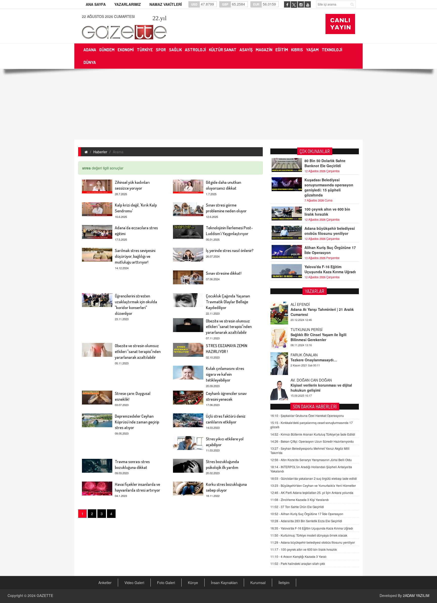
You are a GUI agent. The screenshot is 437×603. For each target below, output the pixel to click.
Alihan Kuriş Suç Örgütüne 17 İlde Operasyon (330, 250)
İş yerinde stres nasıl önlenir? (229, 250)
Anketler (105, 582)
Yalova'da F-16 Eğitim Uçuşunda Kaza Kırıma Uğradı (330, 269)
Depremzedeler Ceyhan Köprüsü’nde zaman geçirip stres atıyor (137, 422)
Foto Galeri (166, 582)
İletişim (284, 582)
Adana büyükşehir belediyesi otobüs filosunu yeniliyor (329, 231)
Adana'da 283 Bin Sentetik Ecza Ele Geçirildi (306, 521)
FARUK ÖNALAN (304, 354)
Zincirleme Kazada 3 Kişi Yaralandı (299, 499)
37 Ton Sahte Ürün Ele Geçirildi (297, 507)
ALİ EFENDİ (300, 304)
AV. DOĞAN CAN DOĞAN (311, 380)
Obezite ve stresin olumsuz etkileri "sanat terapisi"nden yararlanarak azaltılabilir (229, 326)
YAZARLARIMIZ (127, 4)
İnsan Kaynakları (224, 582)
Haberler (100, 151)
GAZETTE (45, 595)
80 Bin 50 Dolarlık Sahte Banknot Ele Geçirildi (324, 163)
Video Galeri (134, 582)
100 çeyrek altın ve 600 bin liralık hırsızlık (327, 212)
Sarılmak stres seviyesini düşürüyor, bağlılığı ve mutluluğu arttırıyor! (135, 256)
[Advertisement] (218, 104)
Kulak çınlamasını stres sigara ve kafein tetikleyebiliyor (225, 374)
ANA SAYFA (96, 4)
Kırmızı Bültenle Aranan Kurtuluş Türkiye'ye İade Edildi (312, 434)
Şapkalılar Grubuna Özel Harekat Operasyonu (307, 415)
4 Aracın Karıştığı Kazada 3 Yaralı (298, 556)
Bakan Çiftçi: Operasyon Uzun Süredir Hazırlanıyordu (312, 441)
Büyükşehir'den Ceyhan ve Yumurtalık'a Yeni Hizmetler (313, 485)
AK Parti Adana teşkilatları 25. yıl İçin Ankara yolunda (311, 492)
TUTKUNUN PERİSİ (306, 329)
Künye (193, 582)
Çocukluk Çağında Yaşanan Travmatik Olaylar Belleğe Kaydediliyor (228, 301)
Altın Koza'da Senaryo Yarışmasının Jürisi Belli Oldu (311, 460)
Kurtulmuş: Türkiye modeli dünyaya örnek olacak (308, 535)
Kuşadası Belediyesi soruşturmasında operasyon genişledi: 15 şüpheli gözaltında (328, 187)
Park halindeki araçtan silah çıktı (297, 563)
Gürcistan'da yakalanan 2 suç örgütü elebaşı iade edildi (313, 478)
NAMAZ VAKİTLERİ (165, 4)
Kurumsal (258, 582)
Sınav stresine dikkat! (224, 273)
